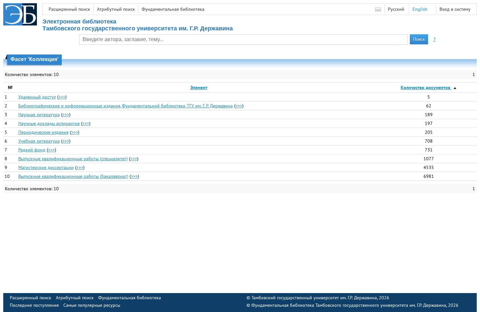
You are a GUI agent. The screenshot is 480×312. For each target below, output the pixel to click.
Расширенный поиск (69, 9)
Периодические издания (43, 132)
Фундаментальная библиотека (173, 9)
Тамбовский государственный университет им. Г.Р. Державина (314, 298)
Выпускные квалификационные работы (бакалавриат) (73, 176)
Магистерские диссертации (46, 167)
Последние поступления (34, 305)
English (419, 9)
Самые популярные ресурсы (91, 305)
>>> (61, 97)
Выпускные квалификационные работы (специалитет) (73, 159)
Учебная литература (39, 141)
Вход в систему (455, 9)
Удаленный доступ (37, 97)
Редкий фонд (31, 150)
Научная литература (39, 114)
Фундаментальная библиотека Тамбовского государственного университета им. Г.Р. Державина (348, 305)
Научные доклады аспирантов (49, 123)
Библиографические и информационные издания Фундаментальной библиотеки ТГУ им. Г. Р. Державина (125, 106)
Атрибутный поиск (116, 9)
